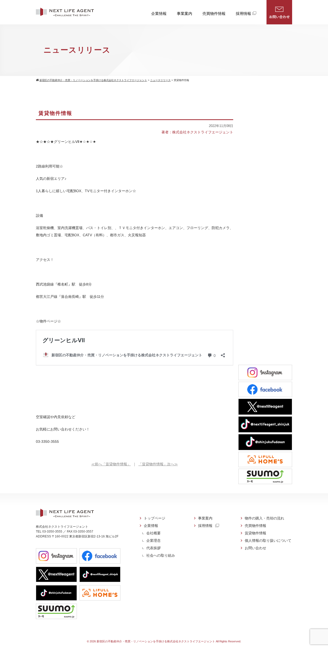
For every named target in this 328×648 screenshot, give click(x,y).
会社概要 (153, 533)
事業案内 (184, 13)
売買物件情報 (213, 13)
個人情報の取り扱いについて (268, 540)
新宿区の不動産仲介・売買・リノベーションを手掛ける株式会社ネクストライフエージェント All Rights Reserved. (169, 641)
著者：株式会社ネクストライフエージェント (197, 132)
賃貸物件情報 (255, 533)
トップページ (154, 518)
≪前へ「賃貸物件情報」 (111, 464)
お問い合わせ (279, 12)
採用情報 (243, 13)
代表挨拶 (153, 548)
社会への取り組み (160, 555)
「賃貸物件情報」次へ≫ (158, 464)
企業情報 (159, 13)
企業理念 (153, 540)
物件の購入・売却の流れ (264, 518)
